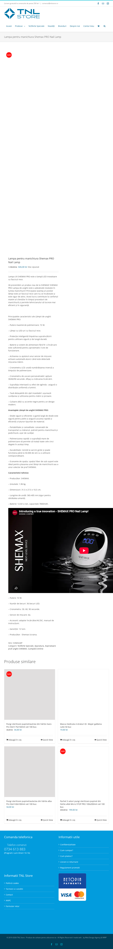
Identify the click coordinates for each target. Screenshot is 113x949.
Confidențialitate (68, 844)
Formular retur (12, 906)
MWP (105, 937)
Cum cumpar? (66, 850)
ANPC (8, 900)
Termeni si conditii (14, 889)
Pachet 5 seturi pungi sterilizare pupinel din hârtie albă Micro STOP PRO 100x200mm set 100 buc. (82, 804)
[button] (104, 26)
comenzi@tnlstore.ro (50, 3)
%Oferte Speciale (25, 646)
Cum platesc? (66, 856)
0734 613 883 (14, 849)
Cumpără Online (35, 648)
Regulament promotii (70, 867)
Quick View (48, 739)
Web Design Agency (92, 937)
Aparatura (39, 646)
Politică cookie (12, 883)
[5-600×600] (29, 149)
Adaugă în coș (15, 739)
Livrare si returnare (69, 862)
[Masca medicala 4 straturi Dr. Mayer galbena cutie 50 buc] (83, 694)
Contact (9, 894)
